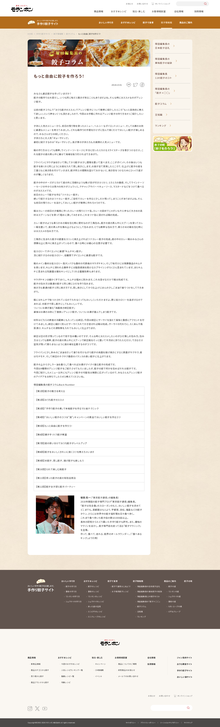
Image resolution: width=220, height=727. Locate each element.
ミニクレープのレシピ (97, 616)
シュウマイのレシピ (96, 601)
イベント (98, 676)
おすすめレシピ (118, 11)
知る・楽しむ (139, 11)
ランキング (160, 125)
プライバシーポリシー (148, 722)
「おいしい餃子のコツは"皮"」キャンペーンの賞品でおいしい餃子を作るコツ (83, 417)
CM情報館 (99, 670)
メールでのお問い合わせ (128, 676)
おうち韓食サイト (184, 664)
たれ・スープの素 (175, 606)
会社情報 (179, 11)
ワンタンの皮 (173, 591)
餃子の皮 (172, 586)
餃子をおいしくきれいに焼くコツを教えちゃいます (69, 451)
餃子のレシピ (93, 586)
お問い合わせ (142, 3)
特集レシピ (65, 682)
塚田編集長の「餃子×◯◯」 (162, 90)
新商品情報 (36, 664)
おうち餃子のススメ (54, 399)
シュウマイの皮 (174, 596)
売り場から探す (37, 676)
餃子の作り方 (71, 586)
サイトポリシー (131, 722)
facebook (142, 85)
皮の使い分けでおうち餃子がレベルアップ (66, 443)
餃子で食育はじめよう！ (121, 586)
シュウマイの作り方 (74, 601)
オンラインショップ (162, 3)
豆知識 (159, 114)
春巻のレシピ (93, 591)
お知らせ (129, 3)
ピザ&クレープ (174, 611)
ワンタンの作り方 (73, 596)
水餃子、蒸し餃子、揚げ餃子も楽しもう (64, 460)
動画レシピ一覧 (67, 676)
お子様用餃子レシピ (120, 591)
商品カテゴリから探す (40, 670)
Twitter (135, 85)
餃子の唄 (188, 581)
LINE (128, 85)
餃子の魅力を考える (55, 391)
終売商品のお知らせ (126, 670)
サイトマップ (188, 722)
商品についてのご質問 (127, 664)
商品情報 (98, 11)
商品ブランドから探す (40, 682)
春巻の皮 (172, 601)
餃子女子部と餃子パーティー (61, 486)
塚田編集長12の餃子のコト (163, 75)
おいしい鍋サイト (184, 676)
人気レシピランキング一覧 (72, 670)
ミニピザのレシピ (95, 611)
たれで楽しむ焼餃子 (56, 469)
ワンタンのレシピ (95, 596)
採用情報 (199, 11)
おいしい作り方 (106, 22)
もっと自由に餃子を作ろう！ (58, 425)
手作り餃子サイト (184, 670)
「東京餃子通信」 (119, 501)
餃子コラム (161, 103)
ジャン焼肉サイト (184, 657)
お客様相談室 (159, 11)
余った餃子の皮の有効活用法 (61, 477)
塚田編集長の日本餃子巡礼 (162, 45)
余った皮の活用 (94, 606)
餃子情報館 (166, 22)
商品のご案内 (185, 22)
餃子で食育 (148, 22)
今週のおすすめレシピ (70, 664)
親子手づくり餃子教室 (56, 434)
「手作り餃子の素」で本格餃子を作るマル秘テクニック (72, 408)
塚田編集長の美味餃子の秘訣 (163, 60)
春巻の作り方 (71, 591)
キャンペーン (100, 664)
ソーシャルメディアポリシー (169, 722)
